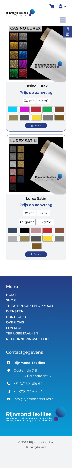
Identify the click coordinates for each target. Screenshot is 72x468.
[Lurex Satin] (36, 164)
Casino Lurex (36, 86)
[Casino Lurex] (36, 52)
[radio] (29, 101)
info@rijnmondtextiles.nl (34, 399)
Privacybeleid (36, 447)
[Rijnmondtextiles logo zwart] (20, 11)
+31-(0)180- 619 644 (29, 384)
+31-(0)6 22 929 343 (29, 391)
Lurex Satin (36, 198)
